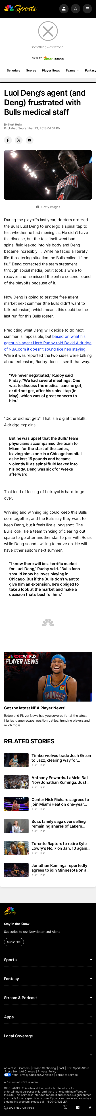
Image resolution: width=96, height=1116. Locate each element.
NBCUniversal (30, 1082)
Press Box (11, 1071)
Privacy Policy (47, 1071)
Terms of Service (67, 1074)
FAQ (61, 1068)
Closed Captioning (44, 1068)
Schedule (13, 70)
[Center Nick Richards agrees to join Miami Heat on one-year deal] (16, 804)
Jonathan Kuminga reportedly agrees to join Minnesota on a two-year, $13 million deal (59, 867)
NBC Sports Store (78, 1068)
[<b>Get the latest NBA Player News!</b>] (48, 677)
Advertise (10, 1068)
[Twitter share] (19, 140)
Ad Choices (27, 1071)
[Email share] (29, 140)
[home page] (21, 8)
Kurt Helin (15, 124)
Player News (51, 70)
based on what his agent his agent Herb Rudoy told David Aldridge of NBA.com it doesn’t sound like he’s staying (48, 342)
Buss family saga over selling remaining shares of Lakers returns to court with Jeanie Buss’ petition (58, 823)
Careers (24, 1068)
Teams (70, 70)
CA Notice (46, 1074)
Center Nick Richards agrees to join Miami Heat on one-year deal (60, 802)
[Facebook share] (8, 140)
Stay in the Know (17, 924)
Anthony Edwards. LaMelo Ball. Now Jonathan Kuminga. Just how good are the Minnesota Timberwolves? (60, 780)
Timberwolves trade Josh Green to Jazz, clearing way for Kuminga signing (61, 758)
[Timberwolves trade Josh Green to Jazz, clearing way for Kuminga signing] (16, 760)
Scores (31, 70)
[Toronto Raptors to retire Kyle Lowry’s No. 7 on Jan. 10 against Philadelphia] (16, 848)
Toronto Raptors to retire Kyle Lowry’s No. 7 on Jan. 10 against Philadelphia (61, 846)
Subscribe (14, 942)
